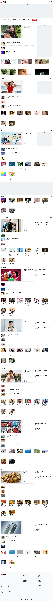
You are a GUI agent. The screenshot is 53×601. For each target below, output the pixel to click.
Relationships (41, 22)
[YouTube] (29, 599)
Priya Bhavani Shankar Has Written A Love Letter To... (13, 105)
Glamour (12, 22)
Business (14, 19)
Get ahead (34, 19)
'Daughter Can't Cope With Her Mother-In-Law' (12, 283)
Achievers (19, 22)
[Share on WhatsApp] (21, 599)
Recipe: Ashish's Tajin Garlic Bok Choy (11, 203)
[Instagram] (27, 599)
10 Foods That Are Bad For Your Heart (11, 490)
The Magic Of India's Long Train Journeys (28, 422)
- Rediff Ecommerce (25, 579)
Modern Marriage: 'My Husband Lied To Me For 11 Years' (14, 292)
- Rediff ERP (24, 582)
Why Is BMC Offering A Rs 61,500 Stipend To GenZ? (12, 213)
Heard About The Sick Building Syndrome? (13, 42)
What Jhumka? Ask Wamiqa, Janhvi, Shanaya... (13, 96)
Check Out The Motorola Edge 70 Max (27, 523)
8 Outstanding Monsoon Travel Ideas (11, 435)
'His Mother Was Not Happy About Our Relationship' (28, 270)
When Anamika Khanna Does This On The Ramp (13, 393)
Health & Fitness (4, 217)
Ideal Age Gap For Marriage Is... (11, 51)
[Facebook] (25, 599)
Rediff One (24, 576)
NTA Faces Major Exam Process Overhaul (12, 343)
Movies (24, 19)
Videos (31, 22)
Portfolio (2, 592)
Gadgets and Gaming (5, 519)
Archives (45, 22)
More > (51, 23)
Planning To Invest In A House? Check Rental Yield (13, 152)
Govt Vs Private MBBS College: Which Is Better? (27, 321)
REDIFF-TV (4, 196)
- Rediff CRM (24, 581)
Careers (9, 22)
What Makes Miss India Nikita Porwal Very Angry (13, 389)
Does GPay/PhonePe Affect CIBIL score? (27, 133)
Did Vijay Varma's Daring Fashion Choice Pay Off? (44, 203)
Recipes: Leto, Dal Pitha (9, 494)
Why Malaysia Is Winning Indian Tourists (12, 439)
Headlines (2, 22)
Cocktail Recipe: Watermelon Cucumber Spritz (36, 203)
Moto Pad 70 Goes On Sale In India (11, 540)
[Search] (49, 2)
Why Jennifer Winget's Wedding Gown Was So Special (27, 371)
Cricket (19, 19)
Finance (23, 22)
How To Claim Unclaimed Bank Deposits (12, 148)
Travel (26, 22)
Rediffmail (24, 575)
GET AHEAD (4, 24)
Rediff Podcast (40, 585)
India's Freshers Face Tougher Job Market (12, 334)
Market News (2, 590)
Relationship (9, 591)
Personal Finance (4, 130)
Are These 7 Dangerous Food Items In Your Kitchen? (27, 221)
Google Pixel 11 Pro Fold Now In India (11, 536)
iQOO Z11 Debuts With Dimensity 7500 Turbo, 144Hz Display (28, 203)
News (9, 19)
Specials (5, 22)
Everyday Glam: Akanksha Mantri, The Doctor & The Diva (27, 82)
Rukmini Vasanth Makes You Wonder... (20, 203)
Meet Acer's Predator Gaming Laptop (11, 545)
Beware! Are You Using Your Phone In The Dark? (13, 234)
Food (28, 22)
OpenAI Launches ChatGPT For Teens (11, 338)
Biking (37, 22)
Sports (29, 19)
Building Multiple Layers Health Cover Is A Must (12, 238)
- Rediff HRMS (25, 580)
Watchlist (2, 591)
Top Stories (4, 19)
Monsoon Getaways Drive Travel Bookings (12, 444)
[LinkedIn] (31, 599)
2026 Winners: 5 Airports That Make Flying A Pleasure (3, 213)
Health (16, 22)
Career (8, 590)
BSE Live (2, 587)
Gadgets (34, 22)
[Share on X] (23, 599)
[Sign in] (51, 2)
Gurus (39, 582)
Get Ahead (39, 581)
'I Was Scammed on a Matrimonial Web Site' (12, 288)
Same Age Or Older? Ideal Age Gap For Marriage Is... (3, 203)
